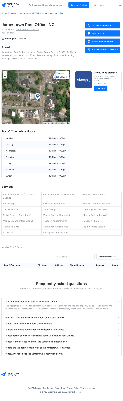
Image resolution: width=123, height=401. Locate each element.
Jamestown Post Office (52, 13)
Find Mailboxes (34, 388)
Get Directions (98, 33)
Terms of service (87, 388)
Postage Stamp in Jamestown (105, 49)
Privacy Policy (73, 388)
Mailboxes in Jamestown (102, 41)
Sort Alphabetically (107, 257)
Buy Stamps (48, 388)
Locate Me (101, 5)
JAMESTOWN (32, 13)
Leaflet (47, 123)
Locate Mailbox (80, 5)
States (13, 13)
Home (4, 13)
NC (21, 13)
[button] (37, 96)
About (57, 388)
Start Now (100, 88)
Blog (63, 388)
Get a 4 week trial (100, 83)
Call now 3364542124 (101, 25)
